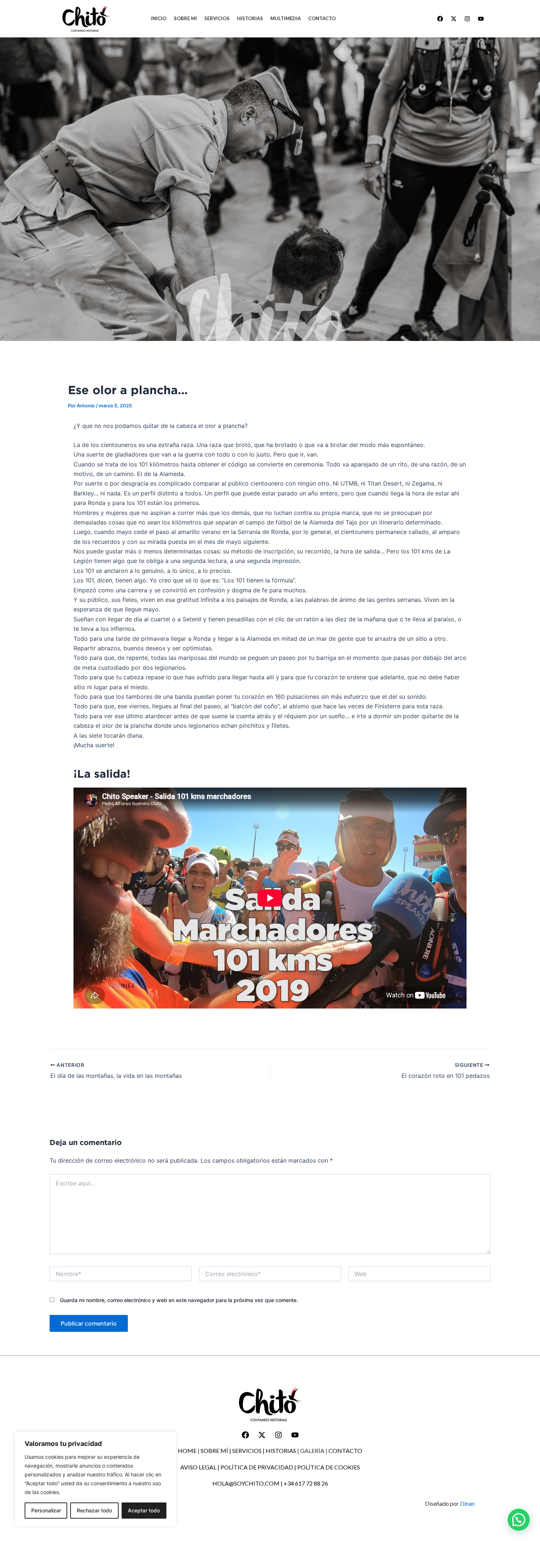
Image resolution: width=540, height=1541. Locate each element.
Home (187, 1450)
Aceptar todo (144, 1510)
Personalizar (46, 1510)
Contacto (345, 1450)
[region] (95, 1479)
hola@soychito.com (246, 1483)
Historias (281, 1450)
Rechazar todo (94, 1510)
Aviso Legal (198, 1467)
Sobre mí (214, 1450)
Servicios (247, 1450)
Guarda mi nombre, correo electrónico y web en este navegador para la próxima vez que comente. (179, 1300)
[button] (519, 1520)
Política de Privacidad (256, 1467)
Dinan (468, 1503)
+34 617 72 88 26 (306, 1483)
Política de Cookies (328, 1467)
